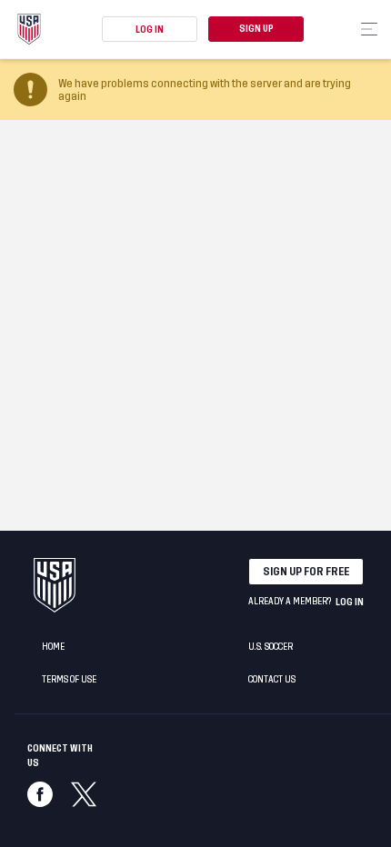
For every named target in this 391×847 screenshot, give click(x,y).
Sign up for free (306, 571)
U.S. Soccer (270, 647)
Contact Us (272, 679)
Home (53, 647)
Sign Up (256, 29)
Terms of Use (69, 679)
